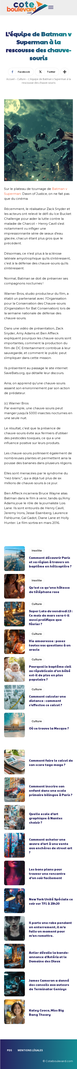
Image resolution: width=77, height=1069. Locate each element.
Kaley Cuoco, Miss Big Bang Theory (46, 1012)
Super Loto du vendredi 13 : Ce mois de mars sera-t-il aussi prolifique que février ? (50, 617)
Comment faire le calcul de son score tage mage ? (51, 762)
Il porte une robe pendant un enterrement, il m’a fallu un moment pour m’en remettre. (50, 929)
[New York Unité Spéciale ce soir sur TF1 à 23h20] (14, 900)
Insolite (37, 550)
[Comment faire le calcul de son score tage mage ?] (14, 762)
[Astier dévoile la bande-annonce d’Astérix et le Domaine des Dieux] (14, 956)
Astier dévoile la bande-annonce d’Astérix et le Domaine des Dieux (49, 956)
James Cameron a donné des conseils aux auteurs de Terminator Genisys (49, 984)
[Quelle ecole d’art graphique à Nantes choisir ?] (14, 817)
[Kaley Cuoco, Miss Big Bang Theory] (14, 1011)
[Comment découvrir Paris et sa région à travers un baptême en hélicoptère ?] (14, 558)
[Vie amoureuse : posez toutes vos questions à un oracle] (14, 641)
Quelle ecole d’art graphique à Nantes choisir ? (45, 818)
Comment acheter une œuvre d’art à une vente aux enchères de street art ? (50, 845)
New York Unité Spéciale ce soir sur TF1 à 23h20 (51, 901)
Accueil (10, 79)
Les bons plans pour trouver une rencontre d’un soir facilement (47, 873)
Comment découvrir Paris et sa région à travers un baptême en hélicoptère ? (50, 561)
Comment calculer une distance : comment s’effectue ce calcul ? (47, 700)
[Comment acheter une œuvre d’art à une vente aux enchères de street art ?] (14, 845)
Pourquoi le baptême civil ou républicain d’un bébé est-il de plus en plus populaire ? (50, 672)
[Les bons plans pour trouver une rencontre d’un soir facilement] (14, 873)
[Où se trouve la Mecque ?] (14, 725)
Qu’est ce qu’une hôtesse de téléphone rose (49, 589)
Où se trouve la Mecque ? (49, 728)
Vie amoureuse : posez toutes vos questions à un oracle (50, 645)
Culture (21, 79)
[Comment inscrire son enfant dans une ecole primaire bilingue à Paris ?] (14, 789)
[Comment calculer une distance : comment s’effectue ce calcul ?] (14, 697)
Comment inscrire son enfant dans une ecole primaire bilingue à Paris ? (50, 790)
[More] (64, 72)
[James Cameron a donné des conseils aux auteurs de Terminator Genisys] (14, 984)
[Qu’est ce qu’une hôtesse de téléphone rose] (14, 586)
